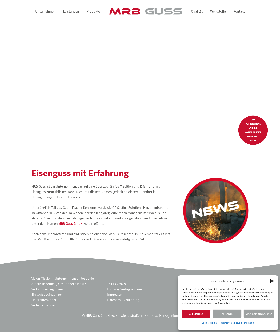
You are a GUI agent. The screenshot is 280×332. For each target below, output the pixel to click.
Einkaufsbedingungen (47, 294)
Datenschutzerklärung (231, 322)
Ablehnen (227, 313)
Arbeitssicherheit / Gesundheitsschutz (58, 284)
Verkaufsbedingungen (47, 289)
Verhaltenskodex (43, 305)
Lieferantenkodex (44, 300)
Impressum (249, 322)
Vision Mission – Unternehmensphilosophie (62, 278)
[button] (272, 281)
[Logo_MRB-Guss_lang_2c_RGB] (145, 11)
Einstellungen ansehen (259, 313)
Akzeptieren (196, 313)
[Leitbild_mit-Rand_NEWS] (216, 210)
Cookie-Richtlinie (210, 322)
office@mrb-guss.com (126, 289)
